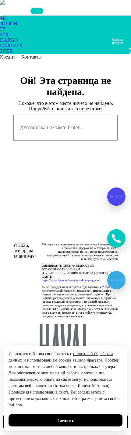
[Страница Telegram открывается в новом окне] (20, 11)
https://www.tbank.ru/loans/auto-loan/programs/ (71, 280)
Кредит (7, 56)
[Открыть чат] (116, 238)
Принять (65, 420)
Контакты (31, 56)
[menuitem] (3, 18)
